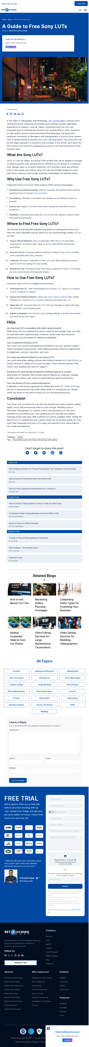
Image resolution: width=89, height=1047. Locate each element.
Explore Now (10, 47)
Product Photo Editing (12, 982)
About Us (49, 936)
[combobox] (52, 812)
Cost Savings (36, 986)
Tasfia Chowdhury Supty (18, 31)
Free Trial (81, 3)
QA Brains (63, 1011)
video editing (48, 139)
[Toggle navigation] (85, 10)
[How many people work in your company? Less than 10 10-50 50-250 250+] (65, 831)
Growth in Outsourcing (40, 997)
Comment (14, 730)
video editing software (58, 297)
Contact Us (50, 964)
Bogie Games (64, 989)
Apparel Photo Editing (12, 997)
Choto (62, 1015)
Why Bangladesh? (38, 982)
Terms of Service (42, 1038)
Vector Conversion (16, 516)
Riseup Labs (28, 881)
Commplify (63, 1007)
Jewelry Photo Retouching (14, 986)
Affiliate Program (52, 956)
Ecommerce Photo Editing (13, 978)
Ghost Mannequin (10, 1005)
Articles (12, 472)
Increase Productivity (39, 989)
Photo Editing (17, 440)
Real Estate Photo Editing (13, 1001)
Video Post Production (12, 1009)
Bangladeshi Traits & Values (42, 978)
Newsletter (21, 963)
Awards (48, 944)
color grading (54, 121)
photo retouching (30, 440)
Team (48, 940)
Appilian (62, 986)
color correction (40, 193)
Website (12, 768)
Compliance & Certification (41, 1001)
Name (12, 758)
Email (48, 758)
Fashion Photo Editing (12, 989)
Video (20, 437)
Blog (9, 19)
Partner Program (52, 952)
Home (4, 19)
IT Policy (35, 1005)
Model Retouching (11, 993)
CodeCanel (64, 982)
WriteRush (63, 1004)
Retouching (42, 440)
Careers (49, 948)
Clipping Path (14, 492)
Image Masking (14, 506)
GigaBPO (63, 978)
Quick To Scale (37, 993)
